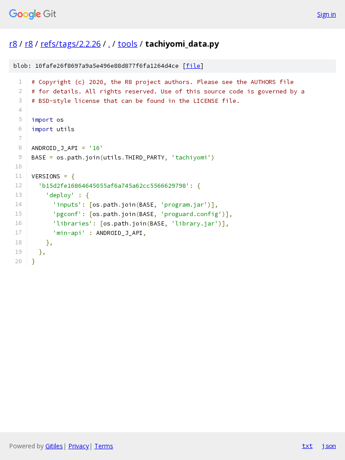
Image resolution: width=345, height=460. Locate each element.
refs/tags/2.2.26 (70, 43)
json (329, 446)
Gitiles (54, 446)
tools (127, 43)
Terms (103, 446)
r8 (13, 43)
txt (307, 446)
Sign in (326, 14)
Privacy (78, 446)
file (193, 66)
